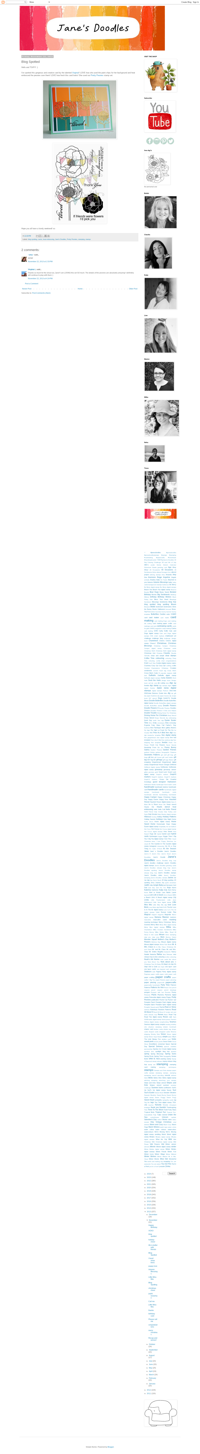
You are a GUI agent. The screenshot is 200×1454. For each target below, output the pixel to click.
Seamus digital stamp (151, 1024)
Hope (168, 824)
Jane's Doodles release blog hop (157, 868)
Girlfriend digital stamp (152, 767)
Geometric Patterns (152, 755)
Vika (152, 1122)
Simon (163, 1034)
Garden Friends (169, 750)
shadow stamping (155, 1027)
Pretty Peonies (97, 75)
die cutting (161, 683)
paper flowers (160, 980)
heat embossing (48, 239)
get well (164, 755)
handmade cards (156, 789)
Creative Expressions (152, 668)
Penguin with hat (157, 992)
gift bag (170, 755)
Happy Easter (153, 799)
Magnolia (168, 914)
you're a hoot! (154, 1166)
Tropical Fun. (171, 1112)
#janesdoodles (156, 552)
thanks (151, 1310)
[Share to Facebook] (45, 235)
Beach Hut (148, 589)
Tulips (159, 1115)
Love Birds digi (154, 907)
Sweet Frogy (171, 1097)
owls (153, 972)
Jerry (152, 882)
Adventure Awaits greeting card (155, 567)
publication (155, 1000)
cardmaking (161, 626)
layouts (146, 895)
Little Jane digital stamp (162, 902)
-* (144, 552)
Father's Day (171, 725)
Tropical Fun (160, 1112)
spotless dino (149, 1051)
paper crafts (163, 977)
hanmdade (172, 794)
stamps (88, 239)
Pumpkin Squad (149, 1007)
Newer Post (26, 289)
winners (146, 1147)
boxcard (168, 609)
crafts (174, 665)
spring (146, 1054)
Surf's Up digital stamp (156, 1090)
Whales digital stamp (162, 1137)
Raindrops (154, 1009)
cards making (166, 628)
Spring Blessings (157, 1054)
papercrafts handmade (152, 985)
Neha (159, 954)
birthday (153, 597)
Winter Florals (161, 1151)
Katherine (155, 890)
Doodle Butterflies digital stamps (165, 703)
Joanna (158, 882)
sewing (168, 1024)
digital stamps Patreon (160, 690)
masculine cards (160, 920)
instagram (153, 846)
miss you (147, 937)
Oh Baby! (164, 964)
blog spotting (32, 239)
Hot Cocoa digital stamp (168, 829)
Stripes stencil (155, 1085)
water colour (149, 1129)
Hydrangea (153, 836)
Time (145, 1110)
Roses (165, 1017)
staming (163, 1059)
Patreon (173, 985)
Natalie (146, 954)
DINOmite (147, 693)
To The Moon (158, 1110)
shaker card (148, 1029)
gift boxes (157, 757)
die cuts (154, 683)
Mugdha (160, 952)
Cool (146, 663)
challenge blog (157, 638)
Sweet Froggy (160, 1097)
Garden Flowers (156, 750)
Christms (159, 653)
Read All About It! (159, 1012)
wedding (158, 1134)
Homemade (161, 824)
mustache (167, 952)
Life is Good (158, 895)
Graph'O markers (170, 777)
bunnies (158, 612)
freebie (164, 742)
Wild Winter (165, 1144)
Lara (163, 892)
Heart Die (162, 804)
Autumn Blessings (160, 582)
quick (157, 1007)
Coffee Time (149, 658)
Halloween (171, 782)
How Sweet (168, 831)
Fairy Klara (155, 725)
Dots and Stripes (170, 710)
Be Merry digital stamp (152, 587)
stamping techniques (167, 1067)
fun (162, 747)
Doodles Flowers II (157, 710)
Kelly (165, 890)
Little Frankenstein (158, 900)
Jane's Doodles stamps (167, 873)
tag (175, 1100)
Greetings (147, 782)
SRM (151, 1059)
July (151, 1361)
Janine (170, 878)
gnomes (151, 772)
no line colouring (158, 957)
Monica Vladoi (171, 937)
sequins (162, 1024)
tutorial (164, 1115)
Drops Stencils (160, 718)
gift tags (159, 760)
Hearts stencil (163, 807)
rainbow (146, 1009)
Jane (146, 851)
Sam (174, 1017)
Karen (174, 887)
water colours (160, 1129)
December (153, 1215)
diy (169, 693)
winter (173, 1147)
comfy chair (160, 661)
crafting (168, 665)
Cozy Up (154, 665)
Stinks (150, 1078)
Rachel (162, 1007)
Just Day (151, 887)
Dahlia (163, 678)
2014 (149, 1208)
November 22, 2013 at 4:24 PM (40, 279)
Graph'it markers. (157, 777)
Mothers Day (155, 942)
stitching (147, 1080)
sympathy (158, 1100)
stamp (169, 1059)
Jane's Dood (166, 854)
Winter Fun (171, 1151)
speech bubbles (170, 1046)
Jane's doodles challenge (153, 863)
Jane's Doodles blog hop (166, 860)
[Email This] (37, 235)
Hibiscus (147, 817)
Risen (166, 1014)
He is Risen (153, 804)
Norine (156, 959)
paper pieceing (171, 980)
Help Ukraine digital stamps (167, 814)
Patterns (147, 987)
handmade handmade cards (164, 792)
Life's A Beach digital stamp (161, 897)
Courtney (147, 665)
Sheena (173, 1032)
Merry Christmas (165, 922)
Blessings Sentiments (160, 602)
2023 (149, 1177)
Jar (175, 877)
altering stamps (155, 575)
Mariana (158, 917)
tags (152, 1102)
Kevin (146, 892)
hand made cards (170, 784)
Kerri (169, 890)
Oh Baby (158, 964)
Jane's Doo (156, 854)
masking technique (151, 922)
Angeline (166, 577)
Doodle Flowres (164, 708)
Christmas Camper (161, 646)
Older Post (133, 289)
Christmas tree (149, 653)
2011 (149, 1393)
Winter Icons (149, 1154)
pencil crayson (156, 990)
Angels (173, 577)
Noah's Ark (148, 959)
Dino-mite (172, 690)
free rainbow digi (167, 740)
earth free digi (158, 720)
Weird (164, 1134)
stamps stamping (155, 1073)
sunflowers (167, 1087)
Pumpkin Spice (149, 1004)
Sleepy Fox (156, 1039)
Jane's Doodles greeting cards (165, 865)
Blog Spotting (152, 1284)
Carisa (173, 628)
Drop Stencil (172, 715)
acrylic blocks (156, 565)
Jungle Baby (158, 885)
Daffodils (152, 675)
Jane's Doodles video (153, 875)
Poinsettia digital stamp (157, 997)
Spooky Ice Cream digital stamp (164, 1049)
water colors (172, 1127)
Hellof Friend (148, 812)
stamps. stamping (169, 1073)
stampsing (147, 1075)
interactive (160, 846)
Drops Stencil (149, 718)
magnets (161, 914)
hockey (154, 817)
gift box (151, 757)
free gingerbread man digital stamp (156, 737)
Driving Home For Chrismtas (166, 713)
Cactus (162, 614)
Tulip (154, 1115)
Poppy (168, 997)
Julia (151, 885)
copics (173, 663)
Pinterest (147, 995)
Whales (152, 1137)
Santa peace (166, 1019)
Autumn (150, 582)
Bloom (173, 604)
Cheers (162, 641)
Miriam (161, 935)
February (152, 1378)
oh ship (170, 964)
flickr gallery (166, 728)
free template (156, 742)
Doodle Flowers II (151, 708)
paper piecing (150, 982)
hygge (160, 836)
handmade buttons (161, 787)
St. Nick (156, 1059)
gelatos (158, 752)
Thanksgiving (171, 1107)
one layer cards (150, 969)
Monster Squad (150, 939)
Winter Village (160, 1154)
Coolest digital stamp (163, 663)
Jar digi (146, 880)
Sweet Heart (149, 1100)
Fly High (147, 730)
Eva (167, 723)
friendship (147, 747)
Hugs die (153, 834)
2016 (149, 1201)
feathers (147, 728)
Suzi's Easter (149, 1093)
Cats (166, 631)
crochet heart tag (159, 670)
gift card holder (167, 757)
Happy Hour (163, 799)
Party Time (165, 985)
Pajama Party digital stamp (166, 972)
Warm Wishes (154, 1127)
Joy (163, 882)
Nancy (173, 952)
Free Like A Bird (156, 740)
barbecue (165, 584)
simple (165, 1037)
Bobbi (153, 607)
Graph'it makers (162, 774)
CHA (151, 636)
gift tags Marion (168, 760)
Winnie (152, 1147)
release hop (152, 1014)
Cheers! (153, 643)
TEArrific (158, 1105)
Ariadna (152, 580)
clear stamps (170, 656)
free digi (169, 733)
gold (156, 772)
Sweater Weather (170, 1092)
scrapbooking (164, 1022)
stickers (173, 1075)
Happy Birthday (152, 1226)
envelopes (161, 723)
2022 (149, 1181)
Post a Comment (31, 284)
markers (173, 917)
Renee (160, 1015)
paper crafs (164, 974)
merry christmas (152, 1332)
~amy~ (31, 255)
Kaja (169, 888)
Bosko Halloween (158, 609)
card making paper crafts (162, 623)
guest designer (159, 782)
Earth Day (148, 720)
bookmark (159, 607)
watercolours (148, 1132)
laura (168, 892)
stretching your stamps (167, 1080)
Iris (166, 846)
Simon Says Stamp (155, 1037)
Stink (146, 1078)
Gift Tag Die (151, 760)
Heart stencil (171, 804)
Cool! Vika (151, 663)
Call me (151, 1301)
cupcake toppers (166, 673)
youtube (162, 1166)
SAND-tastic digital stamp (152, 1019)
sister (170, 1037)
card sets (153, 626)
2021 (149, 1184)
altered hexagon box (164, 572)
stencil (154, 1075)
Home (80, 289)
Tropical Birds (149, 1112)
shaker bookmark (169, 1027)
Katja (161, 890)
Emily (155, 723)
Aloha (154, 572)
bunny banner (166, 612)
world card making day (155, 1161)
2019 (149, 1191)
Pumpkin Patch (149, 1002)
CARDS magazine (155, 628)
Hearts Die (149, 807)
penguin (147, 992)
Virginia (75, 73)
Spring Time (158, 1056)
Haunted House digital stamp (160, 802)
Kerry (174, 890)
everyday (172, 723)
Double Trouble (150, 713)
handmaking (163, 794)
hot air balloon (171, 826)
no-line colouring (170, 957)
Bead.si (173, 589)
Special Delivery (156, 1046)
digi (171, 683)
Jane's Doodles (60, 239)
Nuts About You (154, 962)
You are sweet (156, 1164)
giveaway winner (170, 769)
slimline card (166, 1039)
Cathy (161, 631)
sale (170, 1017)
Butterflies (155, 614)
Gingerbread (156, 762)
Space (168, 1044)
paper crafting (149, 977)
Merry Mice (155, 924)
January (152, 1384)
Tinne (150, 1110)
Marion (165, 917)
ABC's (146, 565)
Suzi (174, 1090)
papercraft (160, 982)
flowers (173, 728)
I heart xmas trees (151, 1260)
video (170, 1119)
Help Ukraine (152, 814)
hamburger (160, 784)
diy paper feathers (150, 696)
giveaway (158, 770)
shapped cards (164, 1032)
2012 (149, 1390)
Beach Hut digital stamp (161, 589)
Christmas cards (170, 648)
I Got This (167, 839)
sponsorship (148, 1049)
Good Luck (163, 772)
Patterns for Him (157, 987)
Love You (171, 912)
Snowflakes (153, 1044)
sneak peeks (158, 1041)
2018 (149, 1194)
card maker (154, 618)
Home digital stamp (162, 821)
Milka (168, 927)
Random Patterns (164, 1009)
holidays (159, 819)
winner (173, 1144)
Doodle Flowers (169, 706)
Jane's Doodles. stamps (159, 877)
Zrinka (167, 1166)
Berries (154, 594)
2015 (149, 1205)
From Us (156, 747)
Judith (146, 885)
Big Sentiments (163, 595)
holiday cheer (151, 1241)
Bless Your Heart (161, 599)
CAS (156, 631)
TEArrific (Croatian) (169, 1105)
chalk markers (159, 636)
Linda (146, 900)
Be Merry (172, 584)
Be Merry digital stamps (168, 587)
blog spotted (149, 604)
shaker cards (158, 1029)
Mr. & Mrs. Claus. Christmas (163, 947)
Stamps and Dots (160, 1070)
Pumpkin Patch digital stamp (166, 1002)
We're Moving (159, 1132)
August (151, 1355)
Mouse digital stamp (168, 942)
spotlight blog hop (162, 1051)
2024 (149, 1174)
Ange (159, 577)
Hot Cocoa (155, 829)
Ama (163, 575)
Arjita (158, 580)
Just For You (161, 887)
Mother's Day (163, 939)
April (151, 1371)
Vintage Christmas (164, 1122)
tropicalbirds (148, 1115)
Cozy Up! (162, 665)
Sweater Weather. (150, 1095)
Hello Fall (161, 809)
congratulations (171, 661)
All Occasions (167, 570)
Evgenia (147, 725)
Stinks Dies (157, 1078)
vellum (159, 1119)
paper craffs (155, 974)
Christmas (161, 643)
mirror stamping (170, 934)
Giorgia (166, 764)
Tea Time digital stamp (163, 1102)
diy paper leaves (163, 696)
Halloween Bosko (150, 784)
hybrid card (166, 834)
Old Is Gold (152, 967)
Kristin (158, 892)
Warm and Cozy (156, 1124)
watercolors (172, 1129)
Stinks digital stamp (169, 1078)
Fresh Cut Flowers (157, 745)
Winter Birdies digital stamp (154, 1149)
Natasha (153, 954)
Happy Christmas (164, 797)
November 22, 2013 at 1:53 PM (40, 262)
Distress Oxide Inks (159, 693)
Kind (150, 892)
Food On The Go (166, 730)
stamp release (157, 1061)
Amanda (169, 575)
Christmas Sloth (149, 651)
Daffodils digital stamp (167, 675)
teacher (151, 1105)
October (152, 1344)
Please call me (152, 1320)
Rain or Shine (170, 1007)
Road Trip (172, 1014)
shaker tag (167, 1029)
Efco (150, 723)
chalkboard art (170, 636)
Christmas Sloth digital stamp (166, 651)
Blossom (147, 607)
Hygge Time (167, 836)
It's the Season (169, 849)
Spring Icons (170, 1054)
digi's (169, 685)
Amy (174, 575)
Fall (163, 725)
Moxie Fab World (165, 944)
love (169, 905)
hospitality (162, 826)
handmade (149, 787)
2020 (149, 1188)
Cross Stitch (171, 670)
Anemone (152, 577)
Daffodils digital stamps (152, 678)
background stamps (155, 584)
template (147, 1107)
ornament (173, 969)
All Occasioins (155, 570)
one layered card (163, 969)
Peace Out (168, 987)
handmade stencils (151, 794)
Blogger (111, 1447)
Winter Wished (171, 1154)
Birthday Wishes (164, 597)
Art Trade (163, 580)
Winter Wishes (150, 1156)
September (153, 1350)
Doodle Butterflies (156, 701)
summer (166, 1085)
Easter (167, 720)
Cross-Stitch (148, 673)
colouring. (151, 661)
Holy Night (167, 819)
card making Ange (160, 621)
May (151, 1368)
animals (146, 580)
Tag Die (147, 1102)
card (145, 617)
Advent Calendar (169, 565)
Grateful (173, 779)
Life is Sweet (167, 895)
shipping (147, 1034)
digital (174, 685)
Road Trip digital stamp (153, 1017)
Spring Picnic (149, 1056)
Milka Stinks (159, 932)
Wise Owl (164, 1159)
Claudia (167, 653)
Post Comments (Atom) (41, 293)
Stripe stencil (161, 1083)
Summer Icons (157, 1088)
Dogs (160, 698)
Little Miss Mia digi (160, 905)
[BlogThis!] (40, 235)
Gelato (152, 752)
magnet (154, 914)
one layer (161, 967)
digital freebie (149, 688)
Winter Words (154, 1159)
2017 (149, 1198)
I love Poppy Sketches (164, 841)
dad (145, 675)
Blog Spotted (152, 1254)
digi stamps (163, 685)
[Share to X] (42, 235)
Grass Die (164, 779)
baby (170, 582)
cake (168, 614)
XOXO (150, 1231)
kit (154, 892)
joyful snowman (170, 882)
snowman (161, 1044)
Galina (146, 750)
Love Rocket (161, 912)
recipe (168, 1012)
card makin (164, 617)
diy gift (173, 693)
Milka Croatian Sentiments (162, 929)
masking (172, 920)
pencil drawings (170, 990)
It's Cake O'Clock (155, 848)
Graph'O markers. (151, 779)
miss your (155, 937)
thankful (163, 1107)
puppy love (152, 1266)
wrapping (167, 1161)
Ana (145, 577)
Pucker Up (163, 1000)
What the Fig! (161, 1139)
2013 (149, 1212)
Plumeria (161, 995)
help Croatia (158, 812)
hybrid (159, 834)
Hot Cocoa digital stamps (153, 831)
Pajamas (147, 974)
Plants (153, 995)
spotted (173, 1051)
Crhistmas (165, 668)
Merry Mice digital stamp (168, 924)
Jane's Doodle (159, 857)
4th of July (172, 562)
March (151, 1375)
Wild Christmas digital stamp (162, 1142)
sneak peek (148, 1041)
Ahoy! (146, 570)
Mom (162, 937)
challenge (147, 638)
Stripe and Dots (150, 1083)
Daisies (169, 678)
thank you (155, 1107)
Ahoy (174, 567)
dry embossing (171, 718)
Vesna (164, 1120)
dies (167, 683)
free (151, 733)
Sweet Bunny (161, 1095)
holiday (159, 817)
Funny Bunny (170, 747)
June (151, 1364)
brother (152, 612)
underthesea (154, 1117)
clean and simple (157, 655)
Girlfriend (173, 764)
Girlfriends (164, 767)
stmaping (154, 1080)
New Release (167, 954)
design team (166, 680)
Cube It (157, 673)
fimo (151, 728)
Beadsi (146, 592)
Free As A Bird (159, 733)
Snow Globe (167, 1041)
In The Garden (154, 844)
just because (168, 885)
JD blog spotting (167, 880)
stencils (167, 1075)
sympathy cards (168, 1100)
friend (168, 745)
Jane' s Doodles (156, 851)
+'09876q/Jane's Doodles (165, 560)
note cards (164, 959)
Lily (174, 897)
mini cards (154, 934)
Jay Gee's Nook (155, 880)
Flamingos (157, 728)
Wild (170, 1139)
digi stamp (154, 685)
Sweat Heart (159, 1092)
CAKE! (173, 614)
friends (174, 745)
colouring (160, 658)
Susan (169, 1090)
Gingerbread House (156, 764)
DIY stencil (153, 698)
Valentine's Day (150, 1120)
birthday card (151, 1315)
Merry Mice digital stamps (154, 927)
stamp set (151, 1064)
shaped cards (153, 1032)
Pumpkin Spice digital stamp (166, 1004)
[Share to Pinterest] (48, 235)
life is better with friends (153, 1247)
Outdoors (148, 972)
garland (146, 752)
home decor (148, 821)
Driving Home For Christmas (155, 715)
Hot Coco (147, 829)
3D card (164, 562)
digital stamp (163, 688)
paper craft (172, 974)
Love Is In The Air (165, 907)
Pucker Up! (172, 1000)
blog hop (172, 602)
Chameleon (153, 641)
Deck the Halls (154, 680)
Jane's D (147, 854)
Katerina (147, 890)
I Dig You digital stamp (155, 839)
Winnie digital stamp (163, 1147)
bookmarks (168, 607)
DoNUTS (166, 698)
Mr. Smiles (153, 952)
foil (159, 730)
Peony (174, 992)
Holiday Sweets (149, 819)
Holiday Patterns (169, 817)
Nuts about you (167, 962)
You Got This (166, 1164)
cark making (148, 631)
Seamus (173, 1022)
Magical (147, 914)
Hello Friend (171, 809)
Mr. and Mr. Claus (159, 949)
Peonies (167, 992)
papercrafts (171, 982)
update (173, 1117)
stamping (81, 239)
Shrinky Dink (155, 1034)
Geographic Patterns (168, 752)
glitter (146, 772)
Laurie (174, 892)
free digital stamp (169, 735)
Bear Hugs (154, 592)
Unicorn (165, 1117)
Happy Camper (150, 797)
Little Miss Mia (152, 1278)
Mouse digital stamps (151, 944)
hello (155, 809)
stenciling (160, 1075)
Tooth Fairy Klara (170, 1110)
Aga (169, 567)
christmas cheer (152, 1289)
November (153, 1220)
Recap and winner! (152, 1339)
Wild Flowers (155, 1144)
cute (174, 673)
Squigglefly (167, 1056)
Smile (174, 1039)
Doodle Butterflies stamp (153, 705)
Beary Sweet (164, 592)
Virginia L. (32, 269)
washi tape (163, 1127)
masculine (147, 920)
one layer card (170, 967)
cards (40, 239)
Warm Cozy (167, 1124)
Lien (151, 895)
